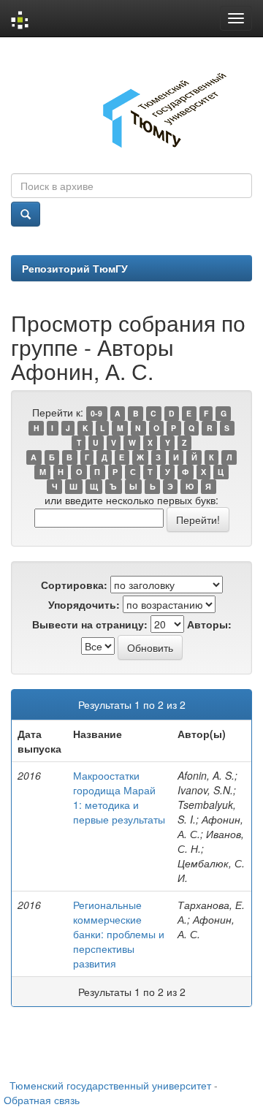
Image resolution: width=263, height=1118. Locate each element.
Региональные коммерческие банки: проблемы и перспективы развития (118, 933)
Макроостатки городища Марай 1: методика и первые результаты (119, 797)
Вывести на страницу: (90, 624)
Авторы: (209, 624)
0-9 (96, 413)
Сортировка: (74, 584)
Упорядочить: (84, 604)
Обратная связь (42, 1099)
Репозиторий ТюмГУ (75, 268)
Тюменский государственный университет (110, 1085)
